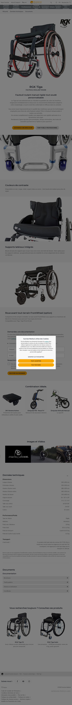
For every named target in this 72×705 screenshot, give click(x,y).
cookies (47, 341)
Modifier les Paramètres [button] (36, 357)
